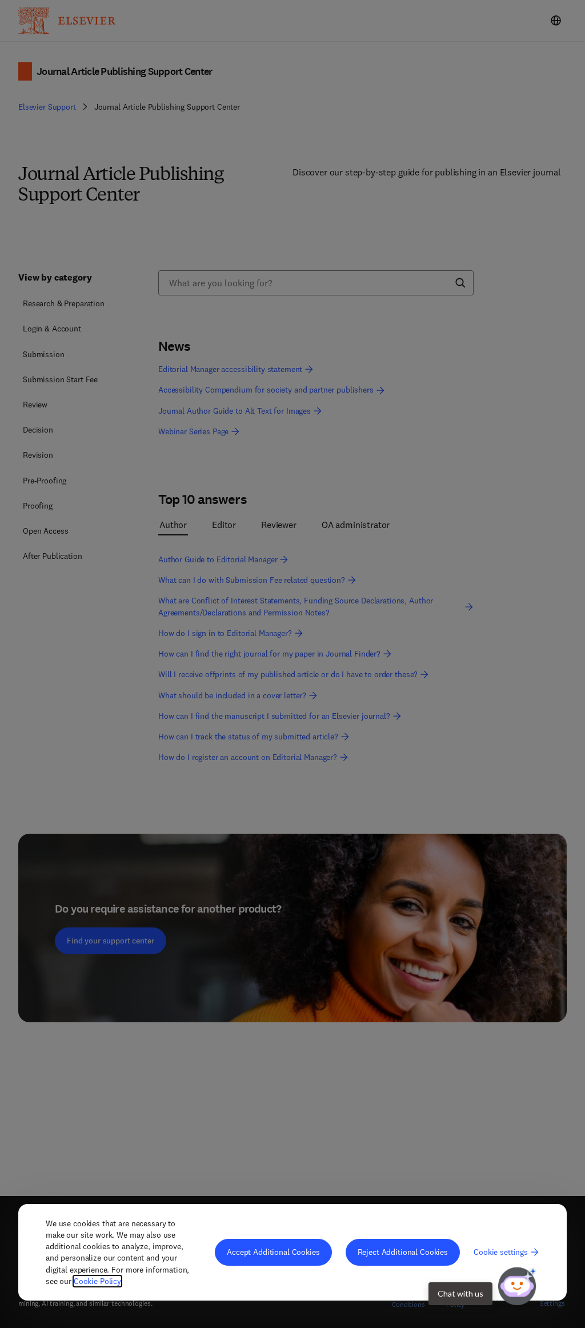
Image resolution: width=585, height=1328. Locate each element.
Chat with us (460, 1293)
